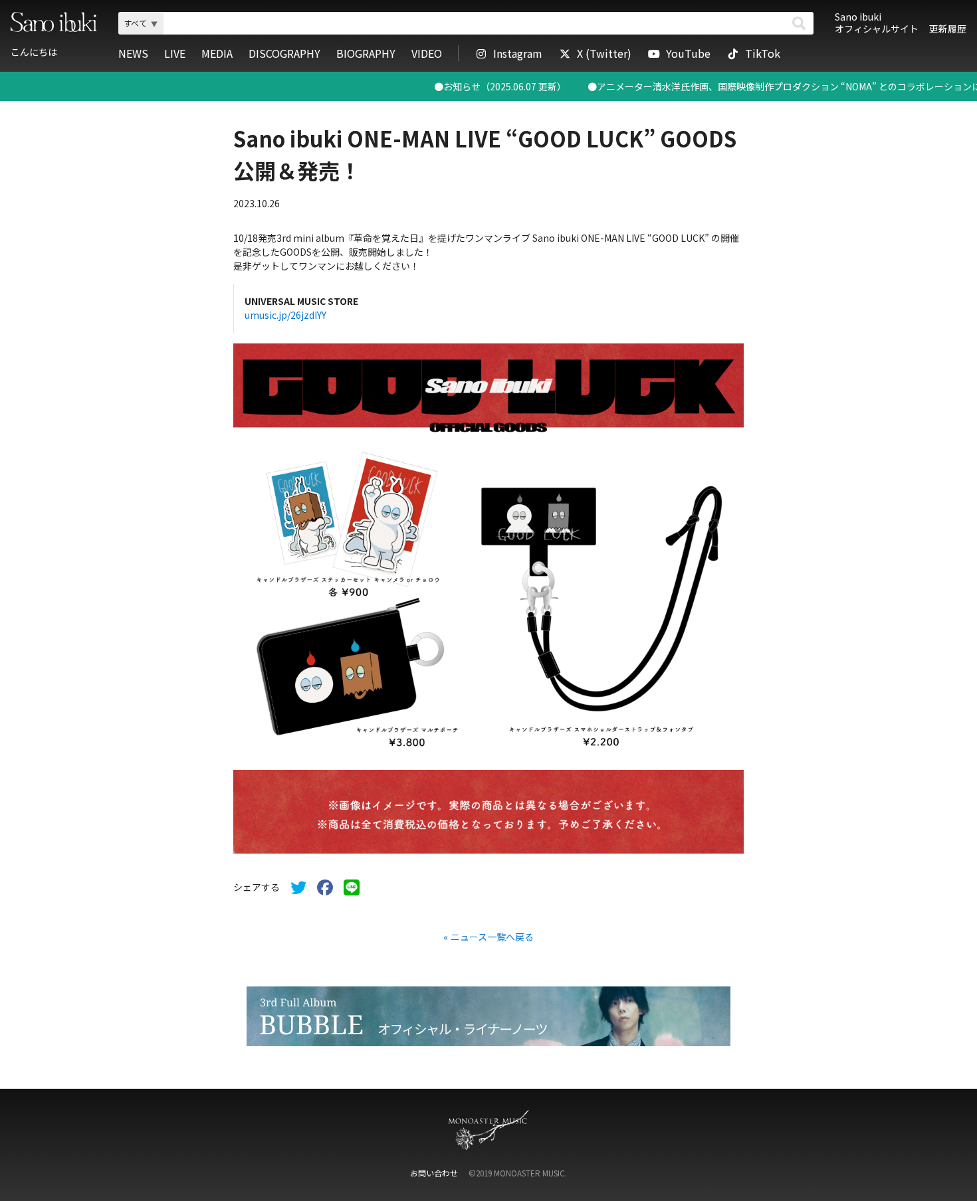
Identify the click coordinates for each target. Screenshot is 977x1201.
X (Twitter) (604, 53)
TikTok (762, 53)
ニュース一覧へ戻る (492, 936)
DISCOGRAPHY (284, 53)
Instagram (517, 53)
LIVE (174, 53)
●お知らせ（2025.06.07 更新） (458, 86)
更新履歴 (947, 28)
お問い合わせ (434, 1172)
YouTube (688, 53)
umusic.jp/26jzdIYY (285, 315)
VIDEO (426, 53)
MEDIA (217, 53)
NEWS (133, 53)
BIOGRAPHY (365, 53)
